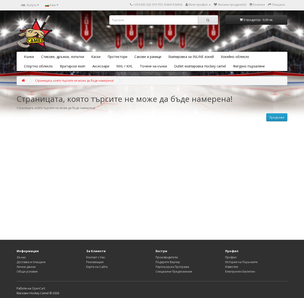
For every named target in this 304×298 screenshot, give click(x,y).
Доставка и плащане (31, 262)
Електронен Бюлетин (240, 272)
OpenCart (38, 288)
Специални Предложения (174, 272)
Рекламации (95, 262)
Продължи (276, 117)
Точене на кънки (153, 66)
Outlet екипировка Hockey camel (200, 66)
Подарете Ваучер (168, 262)
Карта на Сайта (97, 267)
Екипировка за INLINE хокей (191, 56)
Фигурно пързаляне (249, 66)
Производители (167, 257)
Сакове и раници (147, 56)
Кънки (29, 56)
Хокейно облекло (235, 56)
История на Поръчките (241, 262)
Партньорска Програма (172, 267)
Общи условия (27, 272)
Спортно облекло (38, 66)
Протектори (117, 56)
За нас (21, 257)
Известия (231, 267)
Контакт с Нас (95, 257)
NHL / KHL (124, 66)
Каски (95, 56)
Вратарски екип (72, 66)
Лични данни (26, 267)
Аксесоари (100, 66)
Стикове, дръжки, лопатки (62, 56)
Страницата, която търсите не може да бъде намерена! (74, 81)
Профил (231, 257)
